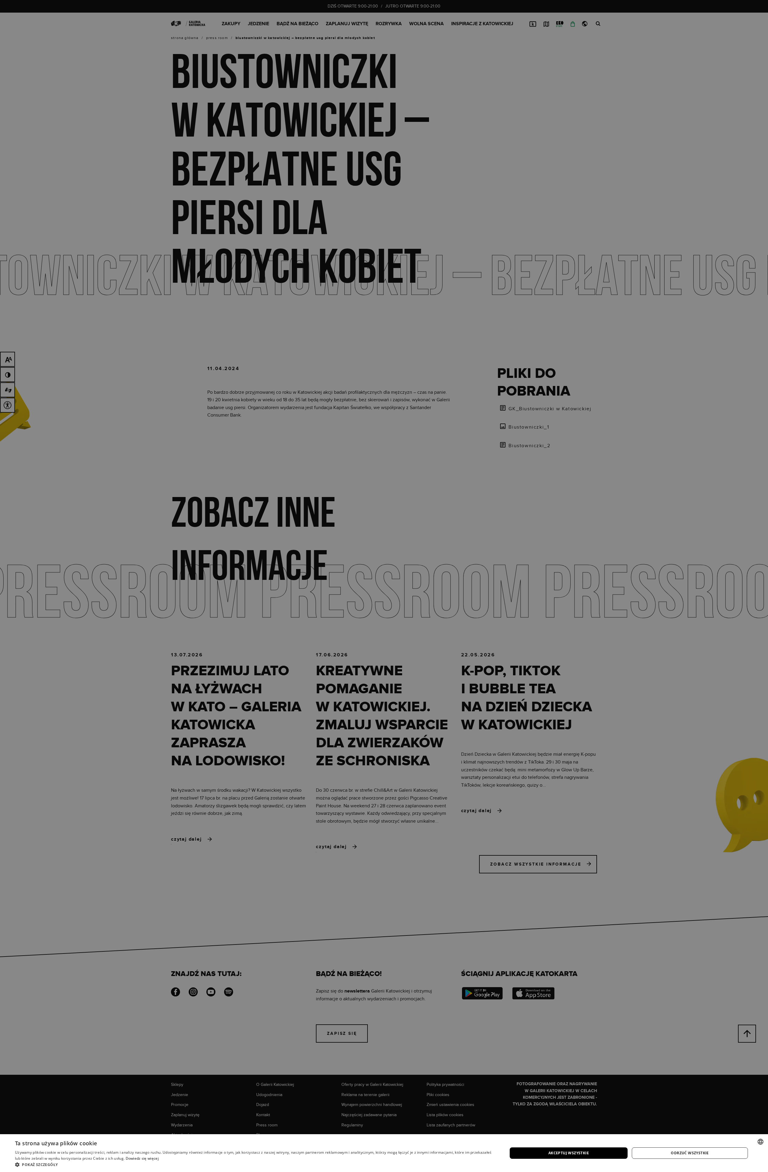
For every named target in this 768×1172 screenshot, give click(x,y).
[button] (254, 1164)
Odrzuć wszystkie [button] (690, 1152)
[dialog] (384, 586)
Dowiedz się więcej (142, 1158)
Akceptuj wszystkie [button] (568, 1152)
